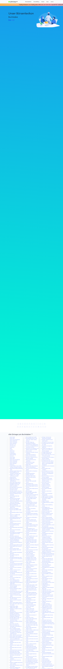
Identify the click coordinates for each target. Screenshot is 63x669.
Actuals (11, 449)
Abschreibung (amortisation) (15, 503)
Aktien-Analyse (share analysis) (15, 636)
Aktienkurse (12, 464)
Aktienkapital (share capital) (15, 652)
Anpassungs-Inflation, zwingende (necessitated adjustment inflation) (32, 663)
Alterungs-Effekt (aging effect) (31, 492)
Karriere (42, 1)
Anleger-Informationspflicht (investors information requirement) (31, 606)
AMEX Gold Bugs (13, 454)
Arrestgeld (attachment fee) (47, 452)
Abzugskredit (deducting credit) (16, 557)
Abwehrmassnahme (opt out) (15, 523)
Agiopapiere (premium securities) (16, 612)
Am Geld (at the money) (30, 504)
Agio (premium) (13, 611)
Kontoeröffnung (36, 1)
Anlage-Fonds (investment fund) (32, 581)
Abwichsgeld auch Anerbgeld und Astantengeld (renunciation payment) (16, 533)
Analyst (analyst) (29, 523)
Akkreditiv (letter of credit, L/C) (15, 617)
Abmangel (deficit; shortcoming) (16, 487)
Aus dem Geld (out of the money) (48, 582)
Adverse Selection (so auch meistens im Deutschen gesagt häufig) (15, 595)
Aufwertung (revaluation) (46, 572)
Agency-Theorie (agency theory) (16, 602)
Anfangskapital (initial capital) (31, 539)
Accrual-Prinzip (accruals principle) (16, 563)
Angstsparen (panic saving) (31, 557)
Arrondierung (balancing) (46, 453)
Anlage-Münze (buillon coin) (31, 588)
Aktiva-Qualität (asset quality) (31, 437)
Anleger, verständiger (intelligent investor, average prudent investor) (32, 612)
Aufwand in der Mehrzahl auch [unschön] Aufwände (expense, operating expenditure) (47, 560)
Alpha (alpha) (28, 479)
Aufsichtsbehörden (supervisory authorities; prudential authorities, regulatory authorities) (48, 528)
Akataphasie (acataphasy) (14, 616)
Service (52, 1)
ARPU (11, 448)
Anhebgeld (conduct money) (31, 558)
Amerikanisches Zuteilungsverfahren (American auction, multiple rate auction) (31, 502)
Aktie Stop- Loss (13, 444)
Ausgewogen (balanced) (46, 611)
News (47, 1)
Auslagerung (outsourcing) (47, 621)
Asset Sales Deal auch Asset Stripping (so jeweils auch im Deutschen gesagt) (47, 479)
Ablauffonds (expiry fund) (14, 484)
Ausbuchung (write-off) (46, 581)
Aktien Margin (12, 437)
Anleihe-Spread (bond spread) (31, 647)
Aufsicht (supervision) (46, 512)
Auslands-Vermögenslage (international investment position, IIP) (48, 653)
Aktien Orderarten (13, 443)
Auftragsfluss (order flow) (46, 552)
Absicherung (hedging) (14, 508)
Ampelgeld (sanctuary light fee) (31, 513)
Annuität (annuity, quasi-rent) (31, 658)
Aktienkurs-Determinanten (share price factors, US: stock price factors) (16, 655)
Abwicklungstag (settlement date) (16, 544)
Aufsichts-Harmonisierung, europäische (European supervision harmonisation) (47, 537)
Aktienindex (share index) (14, 651)
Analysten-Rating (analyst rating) (32, 524)
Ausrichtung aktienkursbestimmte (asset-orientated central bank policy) (48, 666)
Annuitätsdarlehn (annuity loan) (31, 661)
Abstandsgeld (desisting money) (16, 517)
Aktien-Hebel (12, 458)
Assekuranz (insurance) (46, 459)
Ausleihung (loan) (45, 658)
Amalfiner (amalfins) (29, 493)
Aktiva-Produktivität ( (20, 20)
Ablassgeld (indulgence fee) (15, 483)
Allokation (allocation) (30, 474)
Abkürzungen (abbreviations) (15, 482)
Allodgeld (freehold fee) (30, 473)
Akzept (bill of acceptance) (31, 454)
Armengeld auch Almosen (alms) (48, 442)
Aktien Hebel (12, 438)
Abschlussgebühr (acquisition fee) (16, 492)
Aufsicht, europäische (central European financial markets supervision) (47, 514)
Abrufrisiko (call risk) (13, 489)
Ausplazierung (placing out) (47, 663)
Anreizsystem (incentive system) (32, 666)
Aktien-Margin (12, 457)
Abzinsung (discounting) (14, 548)
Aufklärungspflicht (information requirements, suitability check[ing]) (47, 498)
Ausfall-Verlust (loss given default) (48, 591)
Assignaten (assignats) (46, 484)
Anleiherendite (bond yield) (31, 646)
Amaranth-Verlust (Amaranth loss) (32, 494)
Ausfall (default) (45, 583)
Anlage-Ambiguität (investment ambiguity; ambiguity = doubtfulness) (31, 566)
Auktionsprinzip (13, 453)
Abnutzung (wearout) (14, 488)
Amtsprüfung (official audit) (31, 519)
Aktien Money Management (15, 439)
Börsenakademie (28, 1)
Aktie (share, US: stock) (14, 623)
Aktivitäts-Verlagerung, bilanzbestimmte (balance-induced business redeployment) (32, 443)
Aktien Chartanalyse (13, 442)
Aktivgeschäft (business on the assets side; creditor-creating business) (31, 439)
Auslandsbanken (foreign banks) (48, 622)
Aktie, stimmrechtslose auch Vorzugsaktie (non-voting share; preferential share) (15, 632)
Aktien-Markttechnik (13, 462)
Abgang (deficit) (13, 477)
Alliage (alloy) (28, 464)
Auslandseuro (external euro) (47, 626)
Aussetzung (12, 447)
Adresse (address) (13, 587)
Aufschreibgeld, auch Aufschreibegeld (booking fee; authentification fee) (47, 508)
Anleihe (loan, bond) (29, 617)
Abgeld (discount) (13, 478)
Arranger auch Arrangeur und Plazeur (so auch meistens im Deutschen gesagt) (47, 449)
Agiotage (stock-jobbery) (14, 613)
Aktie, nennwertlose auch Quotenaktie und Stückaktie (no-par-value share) (16, 626)
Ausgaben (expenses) (46, 603)
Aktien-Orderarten (13, 463)
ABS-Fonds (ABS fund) (14, 504)
